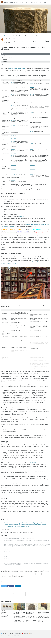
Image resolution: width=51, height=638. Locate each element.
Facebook (11, 633)
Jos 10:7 (12, 112)
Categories (34, 2)
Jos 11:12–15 (32, 165)
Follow (47, 41)
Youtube (25, 633)
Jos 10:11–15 (13, 135)
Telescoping (4, 59)
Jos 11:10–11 (32, 155)
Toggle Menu (4, 64)
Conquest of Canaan (13, 578)
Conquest (47, 571)
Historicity (38, 573)
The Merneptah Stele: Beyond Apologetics (30, 612)
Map (45, 2)
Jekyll (19, 635)
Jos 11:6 (31, 104)
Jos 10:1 (12, 82)
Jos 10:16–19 (13, 138)
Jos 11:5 (31, 100)
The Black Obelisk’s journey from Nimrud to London (19, 612)
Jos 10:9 (12, 116)
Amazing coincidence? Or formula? (9, 55)
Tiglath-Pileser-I (21, 576)
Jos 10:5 (12, 94)
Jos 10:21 (13, 149)
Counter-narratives (5, 573)
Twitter (4, 633)
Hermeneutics (31, 573)
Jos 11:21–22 (32, 171)
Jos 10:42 (13, 174)
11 (47, 479)
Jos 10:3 (12, 87)
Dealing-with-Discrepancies (16, 573)
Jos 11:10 (31, 149)
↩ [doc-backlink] (36, 538)
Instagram (18, 633)
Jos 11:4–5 (32, 94)
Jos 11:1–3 (32, 87)
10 (33, 467)
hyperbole (21, 216)
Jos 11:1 (31, 83)
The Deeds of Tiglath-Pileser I (8, 57)
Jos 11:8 (31, 120)
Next (37, 594)
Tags (40, 2)
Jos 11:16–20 (32, 169)
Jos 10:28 (13, 155)
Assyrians (21, 571)
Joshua (9, 576)
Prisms (14, 576)
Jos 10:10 (13, 120)
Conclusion (4, 61)
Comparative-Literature (38, 571)
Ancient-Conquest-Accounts (12, 571)
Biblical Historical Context (11, 2)
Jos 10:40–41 (13, 169)
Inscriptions (4, 576)
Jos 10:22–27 (13, 153)
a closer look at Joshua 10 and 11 (17, 68)
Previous (13, 594)
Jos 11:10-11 (33, 462)
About (22, 2)
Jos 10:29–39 (13, 165)
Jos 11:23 (31, 174)
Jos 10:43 (13, 180)
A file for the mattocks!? (4, 611)
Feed (31, 633)
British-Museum (28, 571)
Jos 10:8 (12, 105)
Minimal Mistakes (24, 635)
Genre (25, 573)
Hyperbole (44, 573)
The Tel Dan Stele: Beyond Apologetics (43, 611)
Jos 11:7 (31, 112)
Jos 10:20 (13, 141)
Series (27, 2)
